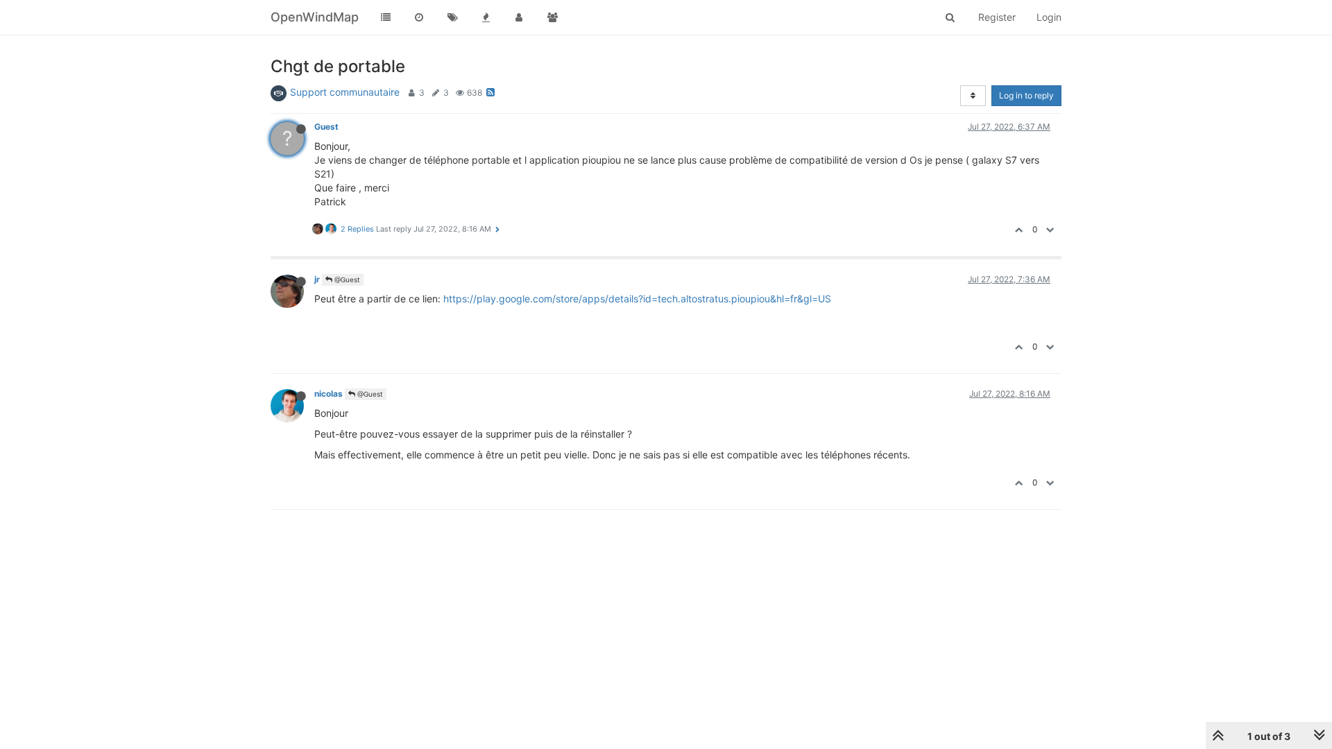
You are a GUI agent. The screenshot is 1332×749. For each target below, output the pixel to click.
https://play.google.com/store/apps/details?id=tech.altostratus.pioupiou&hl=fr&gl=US (637, 298)
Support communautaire (345, 92)
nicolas (328, 393)
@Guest (346, 279)
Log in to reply (1026, 95)
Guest (326, 126)
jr (317, 279)
